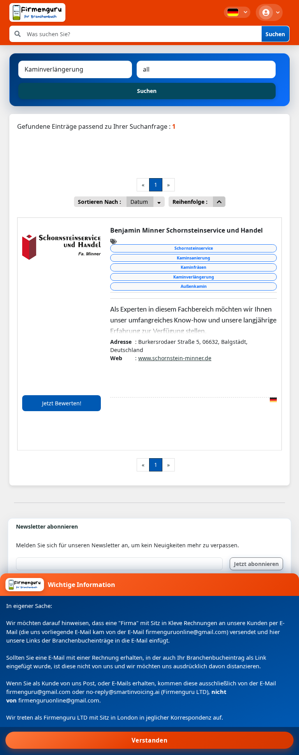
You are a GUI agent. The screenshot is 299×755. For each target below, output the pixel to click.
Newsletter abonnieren (47, 526)
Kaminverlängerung (193, 277)
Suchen (275, 34)
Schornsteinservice (193, 248)
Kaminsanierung (193, 258)
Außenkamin (194, 286)
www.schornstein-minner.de (174, 358)
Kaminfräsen (193, 267)
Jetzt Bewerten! (61, 403)
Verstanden (149, 740)
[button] (237, 12)
